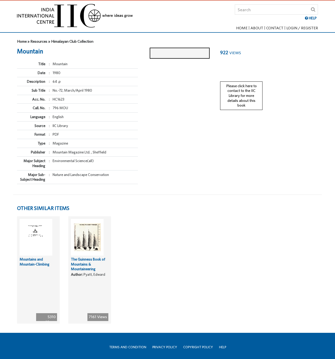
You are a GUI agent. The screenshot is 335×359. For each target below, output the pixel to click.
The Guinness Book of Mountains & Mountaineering (88, 264)
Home (242, 28)
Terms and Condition (127, 347)
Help (222, 347)
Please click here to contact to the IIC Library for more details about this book (241, 96)
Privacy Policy (164, 347)
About (256, 28)
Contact (274, 28)
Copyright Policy (198, 347)
